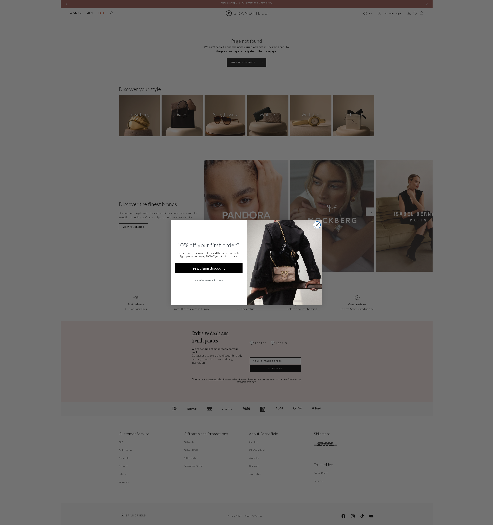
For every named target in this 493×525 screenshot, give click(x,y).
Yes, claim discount (208, 268)
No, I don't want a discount (209, 280)
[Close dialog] (317, 224)
